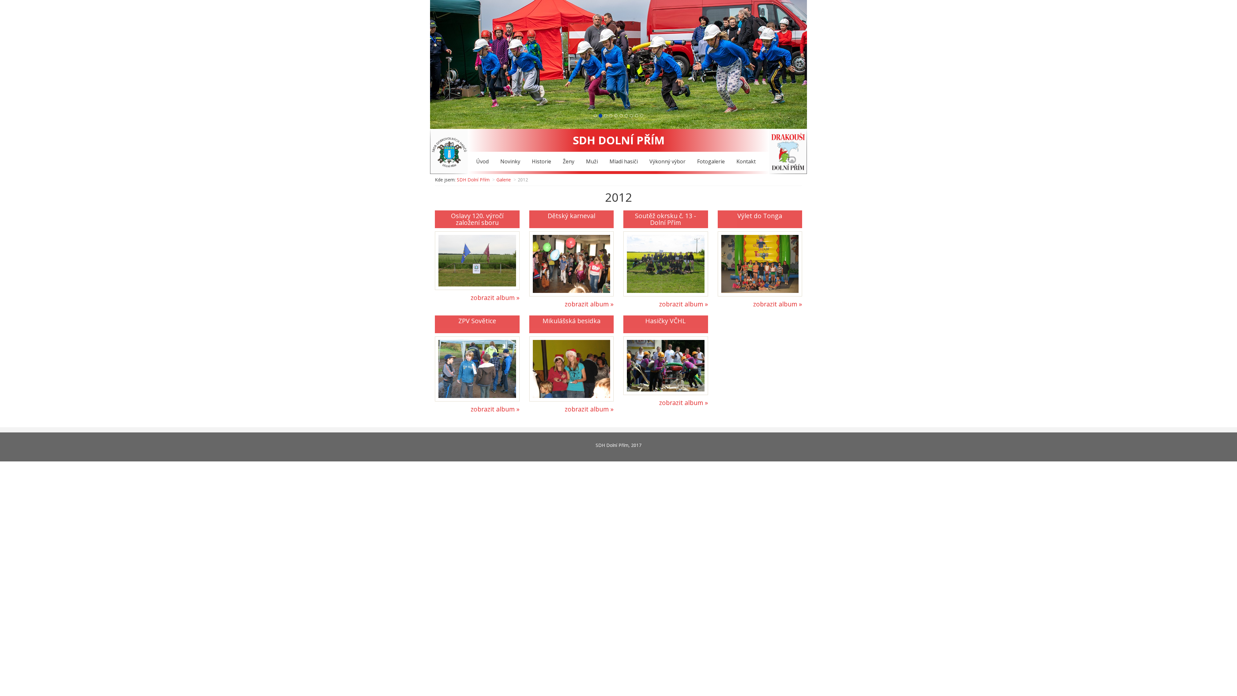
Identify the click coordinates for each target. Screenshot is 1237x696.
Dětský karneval (571, 215)
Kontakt (746, 161)
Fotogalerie (711, 161)
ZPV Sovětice (477, 320)
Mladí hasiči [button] (623, 161)
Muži (592, 161)
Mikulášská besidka (571, 320)
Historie (541, 161)
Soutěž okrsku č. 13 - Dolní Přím (665, 219)
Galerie (503, 180)
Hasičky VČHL (665, 320)
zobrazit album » (495, 297)
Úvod (482, 161)
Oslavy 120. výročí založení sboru (477, 219)
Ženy (568, 161)
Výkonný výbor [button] (667, 161)
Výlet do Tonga (759, 215)
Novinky (510, 161)
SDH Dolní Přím (473, 180)
